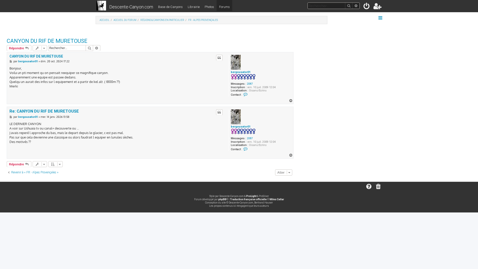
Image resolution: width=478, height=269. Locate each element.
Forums (224, 7)
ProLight (251, 196)
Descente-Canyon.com (131, 6)
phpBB (222, 199)
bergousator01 (240, 72)
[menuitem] (366, 7)
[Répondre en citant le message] (219, 58)
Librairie (194, 7)
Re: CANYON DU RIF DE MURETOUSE (44, 111)
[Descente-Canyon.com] (101, 6)
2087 (250, 83)
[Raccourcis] (381, 18)
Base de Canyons (170, 7)
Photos (209, 7)
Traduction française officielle (248, 199)
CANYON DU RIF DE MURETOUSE (47, 41)
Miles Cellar (277, 199)
